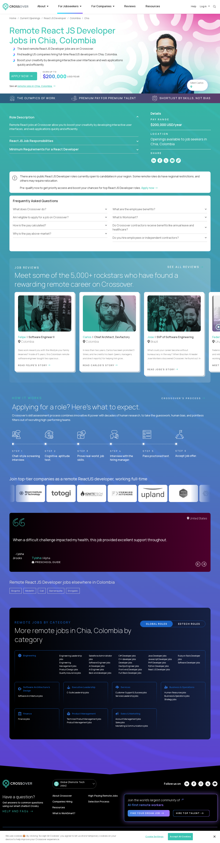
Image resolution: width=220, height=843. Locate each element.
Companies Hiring (62, 801)
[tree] (60, 221)
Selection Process (98, 801)
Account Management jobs (128, 719)
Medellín (29, 590)
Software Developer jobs (189, 662)
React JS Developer (55, 18)
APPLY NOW (20, 76)
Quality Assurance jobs (70, 672)
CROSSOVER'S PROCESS (181, 398)
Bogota (15, 590)
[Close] (214, 836)
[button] (74, 117)
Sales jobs (120, 722)
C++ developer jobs (127, 659)
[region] (110, 837)
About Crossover (62, 795)
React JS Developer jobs (159, 669)
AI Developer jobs (96, 666)
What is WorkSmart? (63, 813)
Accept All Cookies (180, 836)
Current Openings (30, 18)
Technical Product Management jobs (84, 719)
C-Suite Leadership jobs (78, 692)
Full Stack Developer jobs (130, 672)
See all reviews (184, 267)
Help (193, 6)
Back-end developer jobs (100, 672)
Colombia (75, 18)
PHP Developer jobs (157, 662)
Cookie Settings (154, 836)
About (41, 6)
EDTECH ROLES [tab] (189, 623)
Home (12, 18)
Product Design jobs (68, 669)
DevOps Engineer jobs (129, 666)
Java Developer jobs (157, 655)
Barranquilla (55, 590)
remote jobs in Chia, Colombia (34, 86)
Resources (153, 6)
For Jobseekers (68, 6)
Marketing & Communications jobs (132, 725)
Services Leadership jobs (127, 696)
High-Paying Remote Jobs (103, 795)
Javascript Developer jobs (160, 659)
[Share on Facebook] (159, 160)
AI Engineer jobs (96, 669)
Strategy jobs (170, 699)
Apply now (148, 188)
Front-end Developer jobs (130, 669)
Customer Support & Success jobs (131, 692)
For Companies (101, 6)
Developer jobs (125, 662)
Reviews (130, 6)
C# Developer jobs (127, 655)
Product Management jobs (79, 722)
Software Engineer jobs (99, 662)
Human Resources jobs (175, 692)
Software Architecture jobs (30, 696)
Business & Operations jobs (176, 696)
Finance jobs (24, 719)
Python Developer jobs (158, 666)
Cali (42, 590)
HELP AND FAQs (16, 811)
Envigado (73, 590)
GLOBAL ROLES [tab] (156, 623)
